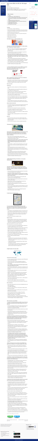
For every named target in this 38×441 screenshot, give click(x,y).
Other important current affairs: (12, 24)
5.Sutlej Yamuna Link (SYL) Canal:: (12, 22)
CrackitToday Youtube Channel (30, 429)
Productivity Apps (29, 427)
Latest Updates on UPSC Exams (5, 435)
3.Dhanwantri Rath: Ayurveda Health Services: (14, 20)
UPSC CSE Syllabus (3, 434)
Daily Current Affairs (10, 413)
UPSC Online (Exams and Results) (5, 433)
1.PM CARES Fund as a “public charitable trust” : (14, 16)
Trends (2, 436)
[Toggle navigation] (36, 1)
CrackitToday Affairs (4, 1)
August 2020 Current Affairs (15, 413)
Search (30, 3)
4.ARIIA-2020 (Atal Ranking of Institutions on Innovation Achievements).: (17, 21)
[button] (35, 427)
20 (34, 14)
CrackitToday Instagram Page (30, 428)
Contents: (9, 15)
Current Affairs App (29, 425)
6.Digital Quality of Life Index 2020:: (12, 23)
